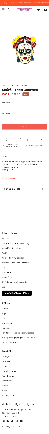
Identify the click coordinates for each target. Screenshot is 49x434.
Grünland (6, 366)
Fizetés (5, 253)
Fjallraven (6, 361)
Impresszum (7, 323)
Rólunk (5, 308)
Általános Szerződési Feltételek (15, 263)
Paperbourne (8, 376)
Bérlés (4, 287)
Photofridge (7, 380)
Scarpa (5, 385)
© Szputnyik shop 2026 (11, 427)
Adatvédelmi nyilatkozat (13, 258)
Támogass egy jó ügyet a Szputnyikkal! (19, 337)
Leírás (4, 156)
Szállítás (5, 238)
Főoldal (5, 85)
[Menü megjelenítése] (3, 9)
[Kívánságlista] (38, 9)
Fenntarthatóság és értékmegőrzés (18, 333)
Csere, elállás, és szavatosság (15, 243)
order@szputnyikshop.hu (20, 409)
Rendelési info (12, 188)
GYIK (4, 267)
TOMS (4, 390)
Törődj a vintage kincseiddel (14, 282)
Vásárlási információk (11, 248)
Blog (4, 318)
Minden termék (8, 395)
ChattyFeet (7, 356)
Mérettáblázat (8, 277)
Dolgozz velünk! (9, 342)
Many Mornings (9, 371)
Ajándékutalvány (9, 272)
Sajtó (4, 313)
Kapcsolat (6, 328)
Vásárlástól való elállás (17, 293)
